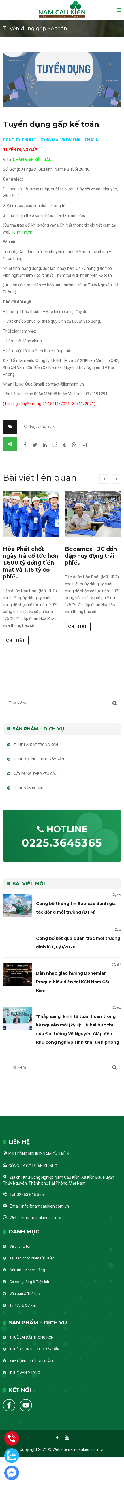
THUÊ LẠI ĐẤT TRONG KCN (36, 745)
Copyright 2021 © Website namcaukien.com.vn (62, 1449)
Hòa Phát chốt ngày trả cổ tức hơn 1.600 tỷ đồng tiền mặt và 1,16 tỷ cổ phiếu (30, 563)
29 (119, 895)
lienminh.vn (22, 232)
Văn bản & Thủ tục (25, 1293)
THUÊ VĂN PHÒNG (29, 788)
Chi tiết (15, 640)
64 (119, 965)
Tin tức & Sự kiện (23, 1305)
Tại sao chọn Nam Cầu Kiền (32, 1258)
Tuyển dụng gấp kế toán (51, 124)
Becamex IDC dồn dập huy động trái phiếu (91, 556)
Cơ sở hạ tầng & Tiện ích (29, 1282)
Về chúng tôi (20, 1246)
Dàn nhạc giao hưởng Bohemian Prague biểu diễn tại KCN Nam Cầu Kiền (73, 982)
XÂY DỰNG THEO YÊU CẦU (35, 773)
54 (119, 1008)
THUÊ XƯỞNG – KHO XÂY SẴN (39, 759)
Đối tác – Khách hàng (27, 1270)
